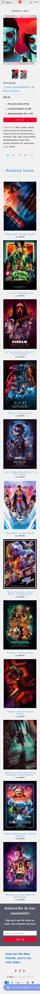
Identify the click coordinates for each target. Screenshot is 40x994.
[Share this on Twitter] (7, 155)
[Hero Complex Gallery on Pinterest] (20, 971)
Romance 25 (17, 143)
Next (26, 11)
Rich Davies (9, 83)
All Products (26, 130)
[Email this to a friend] (31, 155)
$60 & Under (21, 127)
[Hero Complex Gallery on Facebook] (15, 971)
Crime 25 (7, 134)
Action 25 (15, 130)
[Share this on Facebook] (13, 155)
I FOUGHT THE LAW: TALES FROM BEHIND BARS (19, 137)
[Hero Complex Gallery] (20, 2)
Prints (21, 140)
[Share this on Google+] (25, 155)
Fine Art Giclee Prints (23, 134)
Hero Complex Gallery (23, 977)
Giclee (12, 147)
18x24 (31, 127)
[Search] (31, 2)
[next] (34, 40)
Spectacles (29, 143)
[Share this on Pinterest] (19, 155)
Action (6, 130)
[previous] (5, 40)
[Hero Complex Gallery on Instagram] (24, 971)
